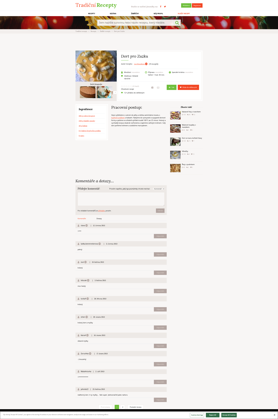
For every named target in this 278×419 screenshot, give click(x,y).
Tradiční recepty (81, 31)
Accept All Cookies (229, 415)
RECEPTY (91, 13)
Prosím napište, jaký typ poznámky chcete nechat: (129, 189)
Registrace (197, 5)
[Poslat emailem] (158, 87)
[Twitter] (165, 7)
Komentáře (82, 218)
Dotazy (99, 218)
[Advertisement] (139, 42)
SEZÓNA (113, 13)
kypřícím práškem (118, 118)
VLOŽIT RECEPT (184, 13)
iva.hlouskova (139, 64)
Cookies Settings (197, 415)
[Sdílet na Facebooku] (152, 87)
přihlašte (101, 211)
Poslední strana (135, 407)
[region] (139, 415)
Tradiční (96, 5)
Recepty (94, 31)
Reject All (212, 415)
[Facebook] (160, 7)
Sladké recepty (105, 31)
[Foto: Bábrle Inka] (88, 92)
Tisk (172, 87)
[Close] (274, 415)
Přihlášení (186, 5)
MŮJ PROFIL (158, 13)
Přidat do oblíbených (189, 87)
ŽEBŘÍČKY (135, 13)
